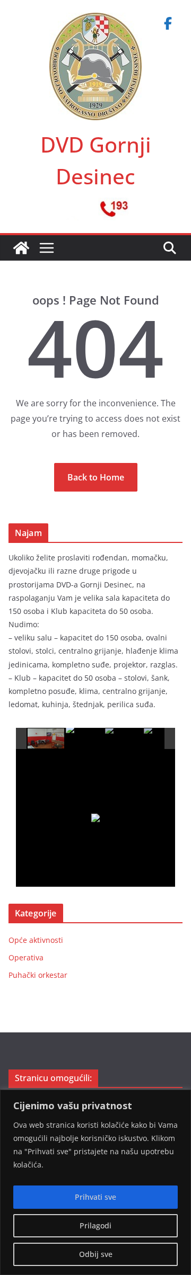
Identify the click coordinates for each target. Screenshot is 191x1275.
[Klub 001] (46, 739)
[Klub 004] (162, 739)
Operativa (26, 957)
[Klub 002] (84, 739)
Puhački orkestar (37, 975)
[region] (95, 1182)
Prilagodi (95, 1225)
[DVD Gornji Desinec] (21, 248)
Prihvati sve (95, 1197)
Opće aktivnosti (35, 940)
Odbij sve (95, 1254)
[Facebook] (167, 23)
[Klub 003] (124, 739)
